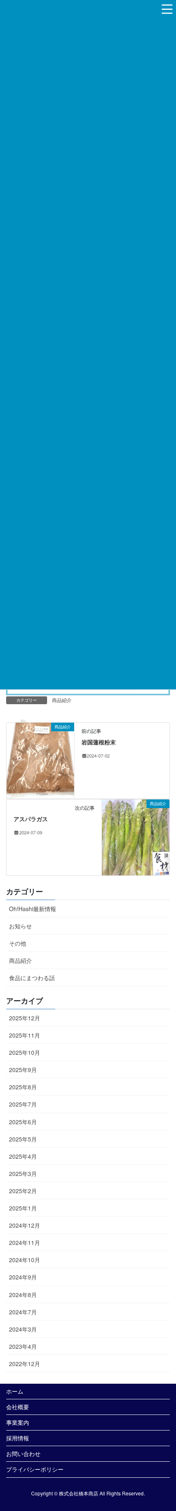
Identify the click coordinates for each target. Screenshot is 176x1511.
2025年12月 (24, 1018)
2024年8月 (23, 1295)
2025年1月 (23, 1208)
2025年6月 (23, 1122)
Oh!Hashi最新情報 (32, 909)
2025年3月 (23, 1173)
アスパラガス (31, 819)
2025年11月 (24, 1035)
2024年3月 (23, 1329)
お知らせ (20, 926)
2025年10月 (24, 1052)
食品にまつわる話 (32, 978)
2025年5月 (23, 1139)
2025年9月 (23, 1070)
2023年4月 (23, 1346)
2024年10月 (24, 1260)
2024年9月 (23, 1277)
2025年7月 (23, 1104)
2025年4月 (23, 1156)
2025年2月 (23, 1191)
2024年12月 (24, 1225)
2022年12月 (24, 1363)
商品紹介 (62, 699)
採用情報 (17, 1438)
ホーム (14, 1391)
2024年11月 (24, 1242)
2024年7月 (23, 1312)
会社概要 (17, 1407)
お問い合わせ (23, 1453)
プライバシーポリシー (34, 1469)
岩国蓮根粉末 (98, 742)
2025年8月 (23, 1087)
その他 (17, 943)
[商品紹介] (40, 760)
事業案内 (17, 1422)
